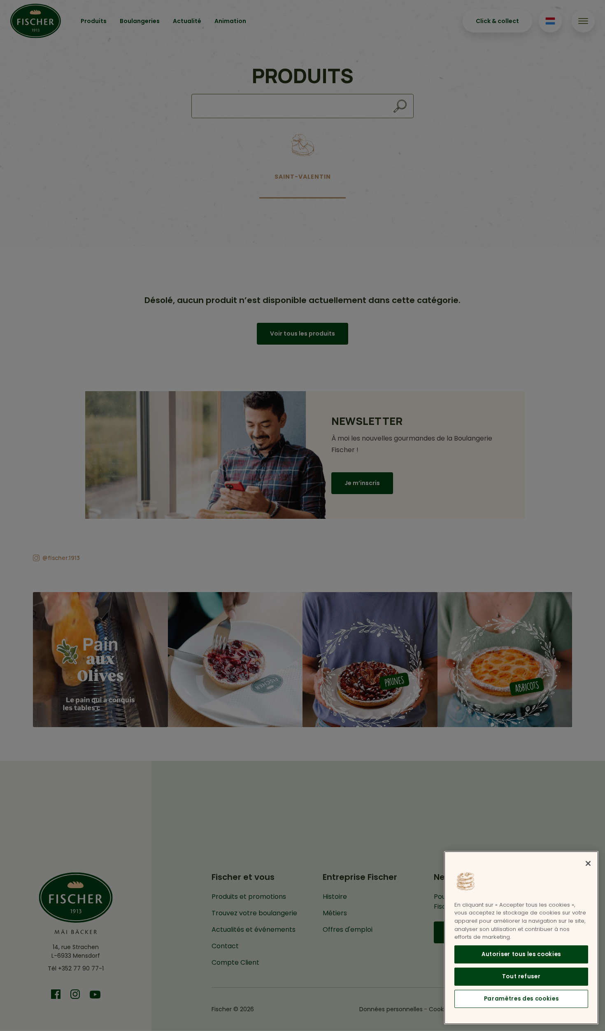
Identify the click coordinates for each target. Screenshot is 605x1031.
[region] (521, 937)
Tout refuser (521, 976)
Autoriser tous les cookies (521, 954)
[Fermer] (588, 863)
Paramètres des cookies (521, 999)
